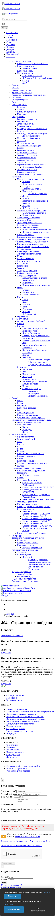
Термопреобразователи (27, 155)
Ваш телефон (7, 797)
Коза (24, 302)
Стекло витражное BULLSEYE (36, 521)
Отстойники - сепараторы (29, 145)
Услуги (9, 35)
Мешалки (21, 140)
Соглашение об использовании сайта (23, 766)
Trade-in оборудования (16, 709)
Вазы (24, 372)
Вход (4, 883)
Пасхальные (33, 391)
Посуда (20, 326)
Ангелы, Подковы (30, 379)
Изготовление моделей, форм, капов (23, 721)
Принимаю (14, 909)
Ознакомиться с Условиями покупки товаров (21, 845)
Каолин (20, 403)
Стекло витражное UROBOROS (37, 526)
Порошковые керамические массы (32, 63)
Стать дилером (13, 754)
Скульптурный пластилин (34, 213)
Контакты (10, 52)
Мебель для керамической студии (32, 133)
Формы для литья (20, 319)
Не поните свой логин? (11, 887)
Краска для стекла (30, 475)
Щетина (26, 311)
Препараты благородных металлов (33, 237)
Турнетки (21, 162)
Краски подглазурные (22, 90)
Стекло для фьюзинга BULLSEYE (38, 487)
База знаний (11, 40)
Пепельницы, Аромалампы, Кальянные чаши (35, 382)
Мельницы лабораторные (28, 138)
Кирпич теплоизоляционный (30, 453)
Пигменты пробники (37, 193)
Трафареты (22, 268)
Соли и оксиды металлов (28, 218)
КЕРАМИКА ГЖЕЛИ (32, 75)
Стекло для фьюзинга (27, 480)
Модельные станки (25, 143)
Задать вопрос (8, 863)
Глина (20, 400)
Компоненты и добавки (28, 227)
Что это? (47, 892)
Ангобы (15, 88)
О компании (12, 32)
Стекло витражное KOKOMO (36, 514)
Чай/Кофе (26, 357)
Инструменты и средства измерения (28, 239)
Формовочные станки (27, 169)
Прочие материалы (25, 234)
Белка (25, 299)
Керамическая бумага (26, 437)
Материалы (17, 177)
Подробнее (6, 652)
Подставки (22, 114)
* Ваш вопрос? (8, 804)
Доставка (10, 44)
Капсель (21, 107)
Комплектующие (24, 555)
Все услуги (11, 733)
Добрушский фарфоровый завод (37, 78)
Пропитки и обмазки (26, 461)
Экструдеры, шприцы (27, 270)
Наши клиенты (13, 750)
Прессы (20, 148)
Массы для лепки (25, 73)
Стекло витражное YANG (34, 516)
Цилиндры (27, 429)
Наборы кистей (29, 314)
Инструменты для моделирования (32, 242)
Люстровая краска (30, 196)
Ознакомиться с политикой (27, 836)
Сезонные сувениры (31, 388)
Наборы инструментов (27, 273)
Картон (20, 451)
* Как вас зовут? (8, 791)
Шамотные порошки (26, 408)
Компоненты (28, 215)
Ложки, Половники (31, 333)
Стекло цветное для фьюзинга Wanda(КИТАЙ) (36, 495)
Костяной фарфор (25, 576)
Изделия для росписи (32, 547)
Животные (27, 369)
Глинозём (21, 405)
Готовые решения (14, 726)
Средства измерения (26, 275)
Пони (25, 307)
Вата (19, 446)
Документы (11, 757)
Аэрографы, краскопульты (29, 251)
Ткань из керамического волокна (32, 463)
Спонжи (26, 290)
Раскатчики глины (25, 150)
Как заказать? (12, 54)
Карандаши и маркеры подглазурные (29, 95)
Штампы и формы (25, 258)
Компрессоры (23, 131)
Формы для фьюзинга (27, 502)
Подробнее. (8, 904)
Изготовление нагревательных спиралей (25, 716)
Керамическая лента (26, 456)
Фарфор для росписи (21, 571)
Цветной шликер (30, 68)
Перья (20, 256)
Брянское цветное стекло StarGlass (38, 499)
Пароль (4, 880)
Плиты (20, 458)
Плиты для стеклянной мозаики (31, 533)
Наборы (26, 205)
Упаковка (21, 552)
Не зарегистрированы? (11, 885)
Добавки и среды (30, 208)
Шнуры (20, 444)
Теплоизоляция (19, 434)
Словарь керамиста (15, 695)
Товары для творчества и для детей (28, 538)
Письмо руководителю (16, 752)
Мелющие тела (24, 425)
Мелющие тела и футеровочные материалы (31, 420)
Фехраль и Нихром (25, 220)
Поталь (25, 198)
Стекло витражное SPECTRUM (36, 523)
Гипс (19, 410)
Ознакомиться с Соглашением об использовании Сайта (26, 841)
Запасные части (24, 126)
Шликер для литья (25, 66)
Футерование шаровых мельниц (21, 714)
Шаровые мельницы (26, 157)
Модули (20, 465)
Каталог (10, 37)
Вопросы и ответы (14, 700)
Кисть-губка (28, 292)
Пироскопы (27, 283)
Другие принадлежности (28, 261)
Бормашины (22, 316)
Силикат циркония (25, 413)
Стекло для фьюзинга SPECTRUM (32, 491)
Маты (19, 441)
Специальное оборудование (29, 174)
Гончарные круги (20, 100)
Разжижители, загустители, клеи (37, 230)
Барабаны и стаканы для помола (31, 165)
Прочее (20, 323)
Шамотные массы (25, 71)
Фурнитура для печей (38, 559)
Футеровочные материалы (29, 422)
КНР (24, 83)
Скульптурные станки (27, 153)
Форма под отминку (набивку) (31, 321)
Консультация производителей (20, 724)
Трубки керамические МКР (29, 222)
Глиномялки (22, 121)
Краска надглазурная (31, 189)
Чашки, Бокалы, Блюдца (39, 360)
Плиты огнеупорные (26, 112)
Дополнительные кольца (39, 564)
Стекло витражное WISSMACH (37, 518)
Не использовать (38, 909)
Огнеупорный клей (26, 439)
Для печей (27, 557)
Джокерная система (31, 136)
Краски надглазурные (22, 92)
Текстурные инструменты (29, 254)
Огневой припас (19, 104)
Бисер (25, 427)
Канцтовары (22, 540)
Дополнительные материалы (35, 232)
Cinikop (25, 80)
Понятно (12, 896)
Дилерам (10, 49)
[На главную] (11, 3)
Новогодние (33, 393)
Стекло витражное (25, 509)
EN (3, 24)
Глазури (15, 85)
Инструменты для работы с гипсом (33, 246)
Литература (17, 535)
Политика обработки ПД (17, 768)
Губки (20, 287)
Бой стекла (27, 511)
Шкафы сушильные (26, 172)
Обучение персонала (15, 728)
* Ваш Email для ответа (11, 794)
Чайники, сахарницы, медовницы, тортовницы (39, 363)
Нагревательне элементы (39, 562)
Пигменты (16, 97)
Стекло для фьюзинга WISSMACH (32, 483)
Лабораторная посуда (26, 249)
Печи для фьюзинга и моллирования (33, 506)
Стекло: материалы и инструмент (27, 468)
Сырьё (15, 398)
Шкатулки (27, 376)
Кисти (20, 297)
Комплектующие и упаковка (25, 550)
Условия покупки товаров (18, 771)
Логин (4, 877)
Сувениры (22, 367)
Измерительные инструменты (36, 285)
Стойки (20, 109)
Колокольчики (28, 374)
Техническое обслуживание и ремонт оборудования (30, 712)
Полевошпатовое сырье (28, 415)
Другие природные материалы (31, 417)
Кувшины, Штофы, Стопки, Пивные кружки (35, 329)
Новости (10, 47)
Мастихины (22, 266)
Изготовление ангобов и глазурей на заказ (25, 719)
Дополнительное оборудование (35, 568)
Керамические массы (21, 61)
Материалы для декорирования (31, 179)
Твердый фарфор (24, 574)
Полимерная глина (25, 545)
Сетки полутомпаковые (28, 225)
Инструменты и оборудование (31, 470)
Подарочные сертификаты (24, 579)
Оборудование (18, 116)
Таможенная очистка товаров (19, 731)
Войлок (20, 449)
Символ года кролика (38, 396)
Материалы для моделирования (31, 210)
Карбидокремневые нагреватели (32, 128)
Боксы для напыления (27, 119)
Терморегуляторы (25, 160)
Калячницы (22, 263)
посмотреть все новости (12, 635)
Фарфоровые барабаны (32, 167)
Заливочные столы (25, 124)
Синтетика (27, 309)
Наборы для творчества (27, 543)
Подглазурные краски (32, 184)
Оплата (9, 42)
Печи (14, 102)
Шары (25, 432)
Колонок (26, 304)
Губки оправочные (31, 295)
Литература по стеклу (27, 504)
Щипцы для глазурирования (30, 244)
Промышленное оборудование (26, 581)
